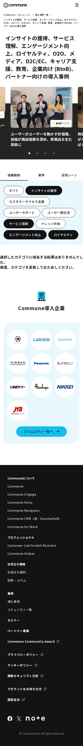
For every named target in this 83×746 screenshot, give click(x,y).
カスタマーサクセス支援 (26, 201)
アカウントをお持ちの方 (24, 689)
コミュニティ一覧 (19, 609)
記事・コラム (16, 580)
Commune (15, 486)
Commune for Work (22, 527)
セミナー (13, 620)
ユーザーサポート (22, 212)
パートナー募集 (18, 631)
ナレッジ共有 (50, 223)
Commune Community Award (31, 641)
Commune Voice (20, 502)
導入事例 (13, 601)
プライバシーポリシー (23, 654)
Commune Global (20, 553)
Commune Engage (21, 494)
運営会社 (13, 699)
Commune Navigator (23, 510)
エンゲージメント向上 (25, 234)
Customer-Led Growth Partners (31, 545)
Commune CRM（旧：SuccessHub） (34, 518)
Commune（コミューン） (17, 14)
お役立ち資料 (16, 572)
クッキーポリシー (20, 665)
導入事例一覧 (42, 14)
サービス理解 (18, 223)
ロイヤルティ (63, 234)
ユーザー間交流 (58, 212)
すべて (13, 190)
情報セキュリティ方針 (23, 676)
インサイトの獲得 (44, 190)
